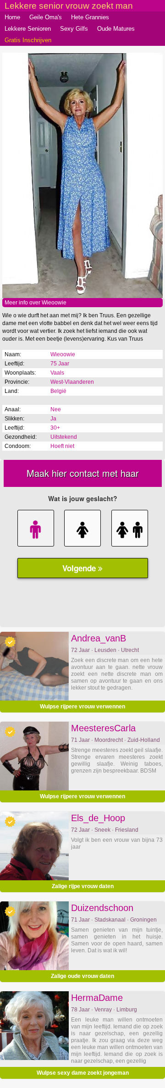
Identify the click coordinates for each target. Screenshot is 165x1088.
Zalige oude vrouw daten (82, 976)
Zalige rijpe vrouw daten (83, 886)
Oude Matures (116, 28)
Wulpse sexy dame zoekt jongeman (83, 1073)
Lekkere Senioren (28, 28)
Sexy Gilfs (74, 28)
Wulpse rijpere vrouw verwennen (82, 706)
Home (12, 17)
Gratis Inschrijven (28, 40)
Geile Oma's (45, 17)
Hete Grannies (90, 17)
